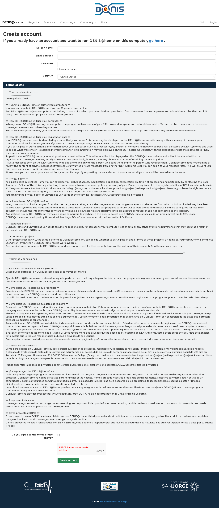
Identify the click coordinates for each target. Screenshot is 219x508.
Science (49, 22)
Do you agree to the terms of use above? (32, 436)
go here (156, 41)
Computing (67, 22)
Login (213, 22)
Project (33, 22)
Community (87, 22)
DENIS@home (13, 22)
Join (202, 22)
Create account (68, 460)
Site (103, 22)
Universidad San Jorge (113, 501)
